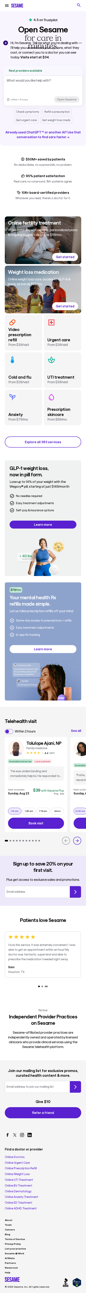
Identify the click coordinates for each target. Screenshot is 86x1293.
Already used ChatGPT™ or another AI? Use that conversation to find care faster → (43, 134)
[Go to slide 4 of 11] (17, 840)
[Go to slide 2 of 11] (10, 840)
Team (8, 1224)
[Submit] (75, 892)
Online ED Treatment (18, 1202)
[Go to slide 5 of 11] (20, 840)
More (57, 811)
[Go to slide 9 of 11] (33, 840)
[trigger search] (78, 5)
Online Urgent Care (17, 1162)
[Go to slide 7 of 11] (26, 840)
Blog (7, 1234)
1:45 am (30, 810)
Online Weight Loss (17, 1174)
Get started (65, 257)
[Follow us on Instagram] (22, 1135)
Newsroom (11, 1267)
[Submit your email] (75, 1087)
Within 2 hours (25, 731)
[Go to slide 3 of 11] (13, 840)
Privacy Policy (13, 1243)
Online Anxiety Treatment (21, 1197)
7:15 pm (44, 810)
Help (7, 1272)
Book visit (46, 824)
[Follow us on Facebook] (7, 1135)
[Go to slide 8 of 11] (29, 840)
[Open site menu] (6, 5)
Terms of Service (15, 1239)
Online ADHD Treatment (21, 1208)
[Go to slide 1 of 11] (6, 840)
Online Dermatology (18, 1191)
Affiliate (10, 1258)
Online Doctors (15, 1157)
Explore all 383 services (43, 442)
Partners (10, 1262)
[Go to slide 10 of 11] (36, 840)
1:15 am (16, 810)
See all (76, 730)
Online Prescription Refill (21, 1168)
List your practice (15, 1248)
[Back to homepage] (17, 5)
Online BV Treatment (18, 1185)
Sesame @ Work (14, 1253)
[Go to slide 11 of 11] (39, 840)
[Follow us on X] (15, 1135)
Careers (10, 1229)
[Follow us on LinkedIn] (29, 1135)
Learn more (43, 524)
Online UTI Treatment (19, 1179)
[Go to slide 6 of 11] (23, 840)
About (8, 1220)
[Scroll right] (77, 841)
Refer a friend (43, 1112)
